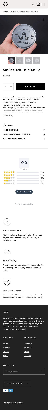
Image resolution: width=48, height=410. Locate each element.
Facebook (27, 347)
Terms (5, 355)
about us (21, 329)
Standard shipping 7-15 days (16, 134)
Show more (7, 115)
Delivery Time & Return (14, 139)
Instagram (28, 343)
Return (5, 343)
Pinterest (27, 355)
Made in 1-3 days (10, 130)
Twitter (26, 351)
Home (5, 12)
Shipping (6, 347)
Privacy (6, 351)
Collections (14, 12)
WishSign (20, 403)
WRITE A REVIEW (24, 192)
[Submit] (41, 372)
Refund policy (37, 298)
